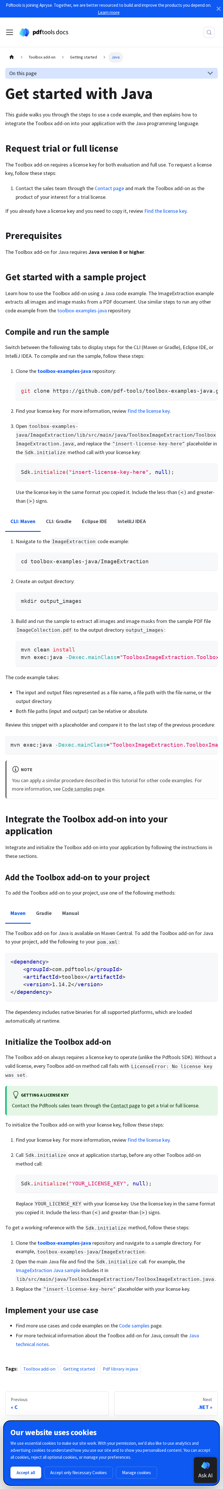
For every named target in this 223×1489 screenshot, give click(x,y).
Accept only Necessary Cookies (78, 1472)
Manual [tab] (70, 913)
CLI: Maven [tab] (22, 521)
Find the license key (165, 211)
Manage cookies (136, 1472)
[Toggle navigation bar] (9, 32)
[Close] (218, 8)
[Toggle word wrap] (198, 390)
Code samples (77, 788)
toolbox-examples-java (82, 310)
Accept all (26, 1472)
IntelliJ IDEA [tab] (132, 521)
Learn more (109, 12)
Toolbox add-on (39, 1369)
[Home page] (11, 57)
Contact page (109, 188)
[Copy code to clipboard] (209, 390)
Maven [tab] (18, 913)
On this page (23, 73)
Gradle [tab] (44, 913)
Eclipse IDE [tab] (94, 521)
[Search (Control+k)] (209, 32)
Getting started (79, 1369)
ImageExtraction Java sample (48, 1270)
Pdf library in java (120, 1369)
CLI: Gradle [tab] (58, 521)
